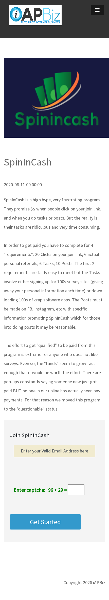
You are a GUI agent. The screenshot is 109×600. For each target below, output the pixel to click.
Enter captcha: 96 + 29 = (40, 490)
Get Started (45, 522)
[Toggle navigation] (97, 10)
